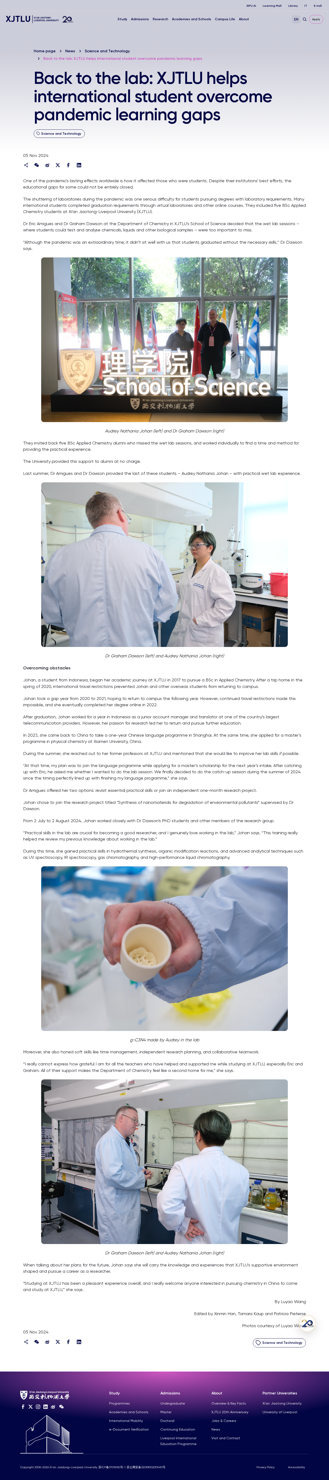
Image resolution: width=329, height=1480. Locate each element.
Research (160, 19)
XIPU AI (251, 5)
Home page (45, 51)
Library (293, 5)
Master (165, 1412)
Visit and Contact (225, 1438)
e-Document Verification (129, 1429)
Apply (316, 19)
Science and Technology (107, 51)
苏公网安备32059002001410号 (146, 1467)
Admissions (140, 19)
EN (296, 19)
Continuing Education (177, 1429)
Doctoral (167, 1421)
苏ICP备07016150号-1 (112, 1467)
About (244, 19)
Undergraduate (172, 1403)
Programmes (119, 1403)
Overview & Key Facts (228, 1403)
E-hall (318, 5)
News (70, 51)
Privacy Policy (266, 1467)
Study (122, 19)
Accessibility (296, 1467)
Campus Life (225, 19)
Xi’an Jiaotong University (282, 1403)
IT (305, 5)
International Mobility (126, 1421)
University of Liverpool (280, 1412)
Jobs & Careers (223, 1421)
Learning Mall (272, 5)
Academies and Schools (191, 19)
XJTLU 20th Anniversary (229, 1412)
